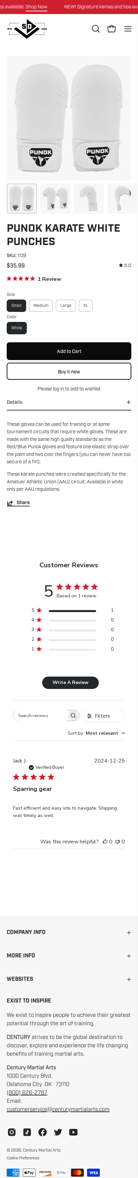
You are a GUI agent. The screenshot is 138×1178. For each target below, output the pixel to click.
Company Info (26, 932)
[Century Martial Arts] (27, 29)
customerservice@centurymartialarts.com (58, 1109)
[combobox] (96, 733)
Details (14, 402)
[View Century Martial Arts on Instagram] (12, 1132)
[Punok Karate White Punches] (22, 199)
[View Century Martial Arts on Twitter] (58, 1132)
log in (58, 389)
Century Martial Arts (41, 1150)
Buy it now (69, 372)
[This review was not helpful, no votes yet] (117, 841)
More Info (21, 955)
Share (23, 503)
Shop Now (36, 7)
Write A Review (70, 682)
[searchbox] (40, 715)
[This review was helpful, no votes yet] (105, 841)
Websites (20, 979)
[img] (125, 265)
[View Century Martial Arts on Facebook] (43, 1132)
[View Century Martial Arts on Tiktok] (27, 1132)
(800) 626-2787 (27, 1092)
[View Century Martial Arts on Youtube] (73, 1132)
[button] (95, 28)
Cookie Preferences (23, 1158)
